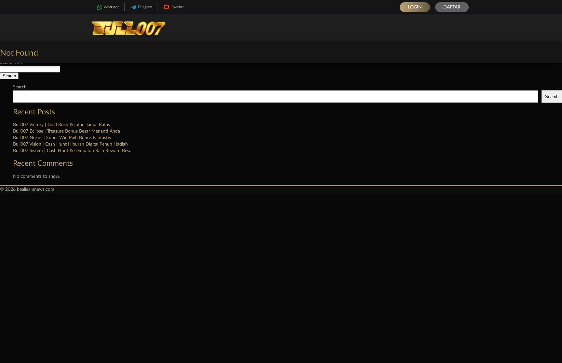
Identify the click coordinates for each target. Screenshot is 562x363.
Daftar (452, 7)
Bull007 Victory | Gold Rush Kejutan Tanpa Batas (61, 125)
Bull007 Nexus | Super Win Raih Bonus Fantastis (62, 138)
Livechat (177, 7)
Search (20, 87)
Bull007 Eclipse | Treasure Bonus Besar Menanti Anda (66, 131)
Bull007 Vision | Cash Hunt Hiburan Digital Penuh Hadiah (70, 144)
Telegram (145, 7)
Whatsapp (111, 7)
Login (415, 7)
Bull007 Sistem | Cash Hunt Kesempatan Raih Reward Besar (73, 151)
